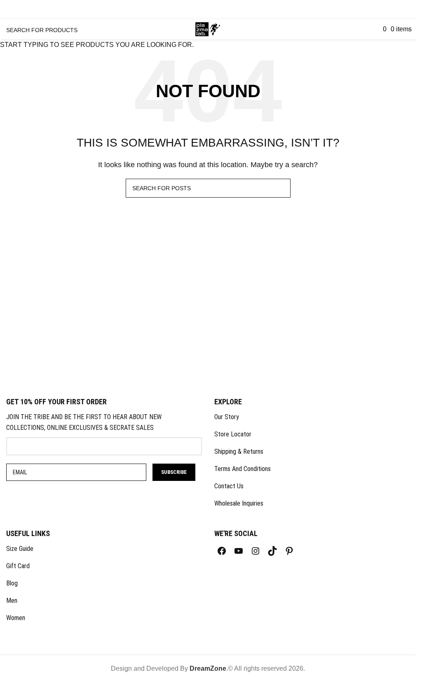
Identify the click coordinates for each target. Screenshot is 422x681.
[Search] (369, 29)
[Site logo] (207, 28)
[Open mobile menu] (7, 31)
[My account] (360, 29)
